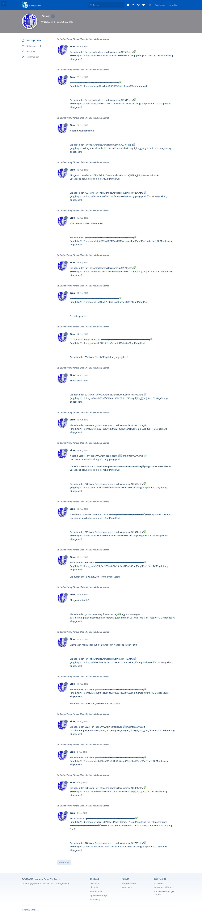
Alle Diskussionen (129, 883)
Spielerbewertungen (99, 895)
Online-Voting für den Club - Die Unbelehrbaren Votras (84, 39)
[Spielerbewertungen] (138, 4)
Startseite (94, 883)
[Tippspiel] (133, 4)
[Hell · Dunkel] (150, 5)
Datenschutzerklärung (163, 887)
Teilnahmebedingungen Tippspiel (163, 893)
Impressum (158, 883)
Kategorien (127, 887)
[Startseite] (128, 4)
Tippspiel (94, 887)
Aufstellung (95, 899)
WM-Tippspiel (96, 891)
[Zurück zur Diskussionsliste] (4, 4)
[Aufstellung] (143, 4)
